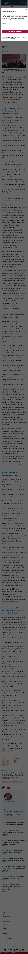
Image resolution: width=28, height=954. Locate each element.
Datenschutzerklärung (11, 37)
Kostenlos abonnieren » (15, 31)
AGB (21, 37)
